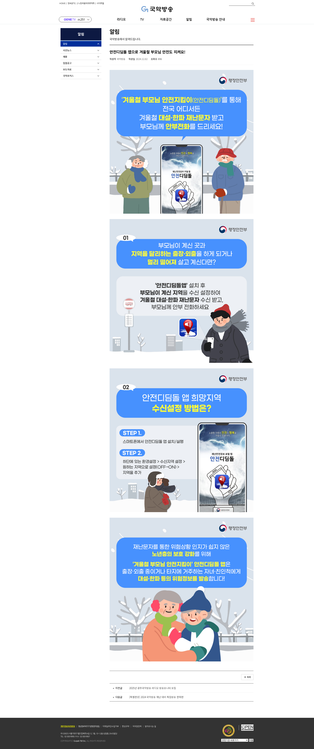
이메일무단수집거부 (111, 726)
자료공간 (166, 19)
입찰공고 (67, 63)
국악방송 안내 (215, 19)
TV (143, 19)
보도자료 (67, 69)
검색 (252, 3)
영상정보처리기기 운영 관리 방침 (88, 726)
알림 (189, 19)
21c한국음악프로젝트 (86, 3)
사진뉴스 (67, 50)
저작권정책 (136, 726)
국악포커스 (68, 75)
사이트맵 (100, 3)
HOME (62, 3)
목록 (249, 677)
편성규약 (125, 726)
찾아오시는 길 (150, 726)
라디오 (121, 19)
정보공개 (71, 3)
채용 (65, 56)
